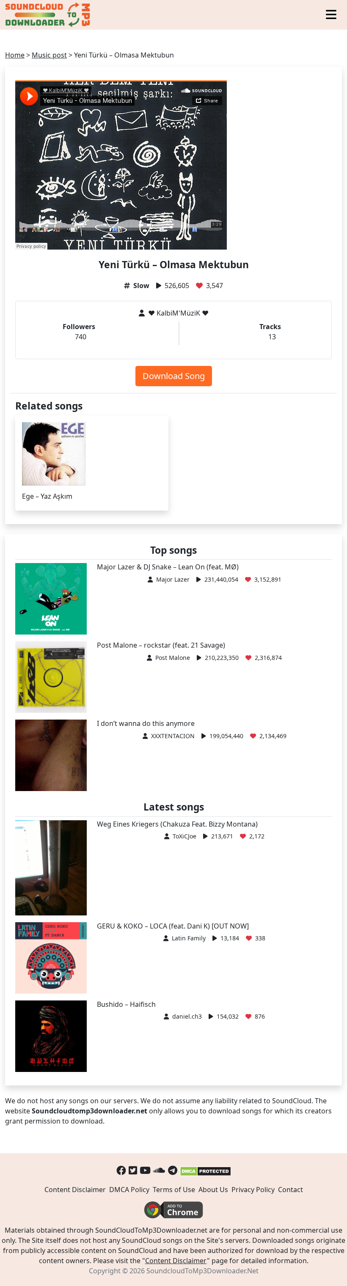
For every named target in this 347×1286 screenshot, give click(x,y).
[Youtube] (145, 1170)
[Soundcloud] (159, 1170)
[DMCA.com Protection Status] (205, 1170)
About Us (213, 1189)
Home (15, 55)
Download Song (174, 376)
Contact (290, 1189)
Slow (141, 285)
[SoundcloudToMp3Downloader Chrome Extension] (173, 1209)
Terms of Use (174, 1189)
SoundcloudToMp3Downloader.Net (202, 1270)
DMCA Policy (129, 1189)
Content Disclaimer (75, 1189)
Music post (49, 55)
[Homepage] (48, 15)
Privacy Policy (253, 1189)
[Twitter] (133, 1170)
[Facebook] (121, 1170)
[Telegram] (172, 1170)
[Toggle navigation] (331, 15)
